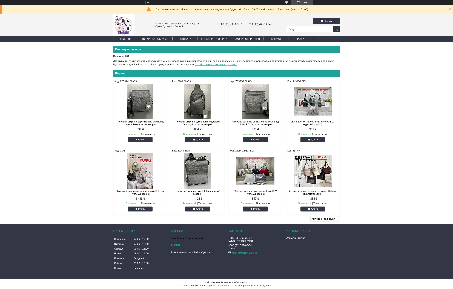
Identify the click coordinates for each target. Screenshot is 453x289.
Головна (125, 39)
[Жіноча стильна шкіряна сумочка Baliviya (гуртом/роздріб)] (140, 171)
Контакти (185, 39)
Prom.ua (243, 282)
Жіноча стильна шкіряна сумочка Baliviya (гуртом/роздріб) (140, 192)
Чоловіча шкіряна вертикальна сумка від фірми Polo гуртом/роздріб (140, 123)
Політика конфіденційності (257, 285)
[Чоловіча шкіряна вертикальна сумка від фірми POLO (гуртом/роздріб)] (255, 101)
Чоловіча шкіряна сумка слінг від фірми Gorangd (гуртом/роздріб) (197, 123)
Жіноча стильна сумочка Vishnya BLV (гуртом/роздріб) (312, 123)
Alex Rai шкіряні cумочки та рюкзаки (216, 64)
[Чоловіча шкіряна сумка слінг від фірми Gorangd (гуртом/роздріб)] (197, 101)
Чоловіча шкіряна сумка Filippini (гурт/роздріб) (198, 192)
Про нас (301, 39)
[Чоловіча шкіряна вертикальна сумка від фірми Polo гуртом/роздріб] (140, 101)
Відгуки (276, 39)
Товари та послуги (154, 39)
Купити (141, 139)
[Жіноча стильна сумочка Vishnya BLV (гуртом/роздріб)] (312, 101)
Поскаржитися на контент (230, 285)
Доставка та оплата (214, 39)
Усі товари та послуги (323, 218)
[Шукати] (336, 29)
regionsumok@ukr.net (244, 252)
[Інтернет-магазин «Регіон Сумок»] (123, 34)
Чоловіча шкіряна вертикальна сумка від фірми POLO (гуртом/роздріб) (255, 123)
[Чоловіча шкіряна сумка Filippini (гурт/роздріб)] (197, 171)
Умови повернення (247, 39)
